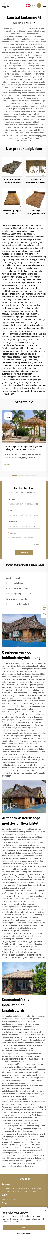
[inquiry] (44, 609)
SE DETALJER (12, 166)
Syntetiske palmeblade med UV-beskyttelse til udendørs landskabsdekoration (36, 181)
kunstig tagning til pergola (16, 599)
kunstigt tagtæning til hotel (17, 588)
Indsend (24, 553)
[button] (14, 475)
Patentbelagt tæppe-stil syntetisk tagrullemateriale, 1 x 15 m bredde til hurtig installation (12, 212)
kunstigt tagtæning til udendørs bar (20, 594)
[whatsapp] (44, 615)
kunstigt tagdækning (14, 583)
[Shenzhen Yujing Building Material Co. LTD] (5, 5)
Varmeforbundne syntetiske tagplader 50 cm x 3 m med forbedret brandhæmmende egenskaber (12, 181)
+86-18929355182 (8, 1199)
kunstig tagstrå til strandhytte (18, 604)
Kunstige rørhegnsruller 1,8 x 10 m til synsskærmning (36, 212)
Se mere (7, 464)
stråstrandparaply (13, 578)
